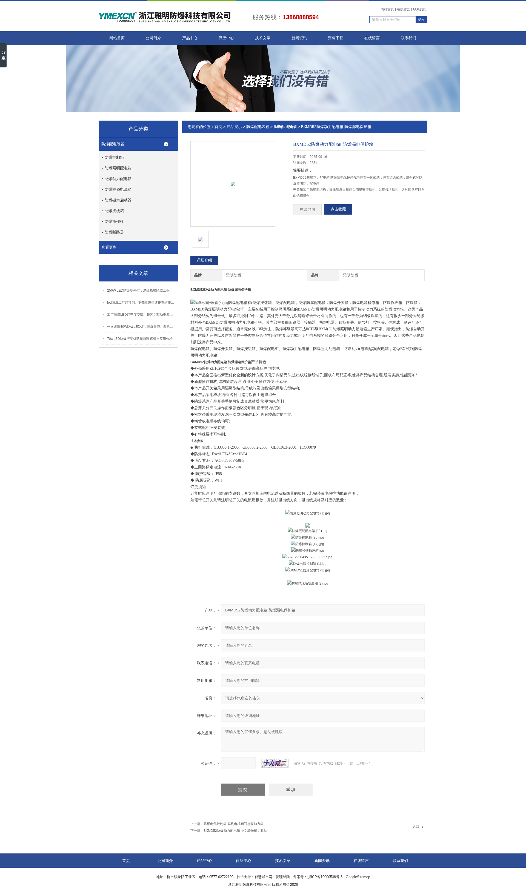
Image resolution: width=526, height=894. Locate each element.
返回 (416, 826)
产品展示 (234, 126)
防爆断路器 (114, 232)
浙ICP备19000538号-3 (324, 877)
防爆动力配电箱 (118, 178)
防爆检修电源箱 (118, 189)
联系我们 (419, 9)
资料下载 (335, 38)
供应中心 (226, 38)
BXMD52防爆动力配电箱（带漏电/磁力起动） (237, 831)
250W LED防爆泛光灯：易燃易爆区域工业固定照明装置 (141, 290)
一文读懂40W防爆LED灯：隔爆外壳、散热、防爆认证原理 (141, 327)
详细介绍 (204, 260)
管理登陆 (283, 877)
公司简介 (153, 38)
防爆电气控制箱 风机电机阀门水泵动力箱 (234, 824)
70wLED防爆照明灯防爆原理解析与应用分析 (140, 339)
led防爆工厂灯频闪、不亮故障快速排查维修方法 (141, 302)
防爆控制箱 (114, 157)
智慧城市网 (263, 877)
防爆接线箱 (114, 211)
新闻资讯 (299, 38)
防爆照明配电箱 (118, 168)
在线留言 (403, 9)
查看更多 (109, 247)
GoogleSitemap (358, 877)
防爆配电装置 (112, 144)
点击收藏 (338, 209)
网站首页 (387, 9)
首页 (218, 126)
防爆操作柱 (114, 221)
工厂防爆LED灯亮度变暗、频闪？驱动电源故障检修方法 (141, 315)
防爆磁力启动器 (118, 200)
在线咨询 (307, 209)
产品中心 (190, 38)
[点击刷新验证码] (274, 763)
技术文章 (262, 38)
